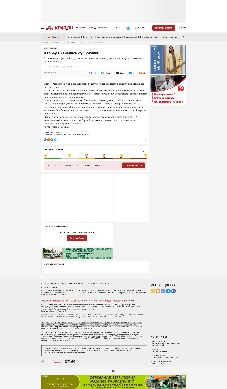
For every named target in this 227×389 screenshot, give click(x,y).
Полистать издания (49, 287)
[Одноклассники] (48, 139)
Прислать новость (163, 28)
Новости (80, 27)
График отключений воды (109, 37)
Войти (183, 28)
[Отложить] (75, 67)
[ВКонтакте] (45, 139)
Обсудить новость (133, 165)
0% (45, 157)
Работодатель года (149, 37)
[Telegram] (55, 139)
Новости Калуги (68, 43)
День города (74, 37)
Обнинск (49, 29)
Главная (44, 43)
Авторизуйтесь (77, 238)
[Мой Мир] (51, 139)
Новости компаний (54, 264)
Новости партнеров (103, 348)
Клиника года (130, 37)
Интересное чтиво (170, 37)
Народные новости (99, 27)
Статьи (116, 27)
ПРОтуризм (88, 37)
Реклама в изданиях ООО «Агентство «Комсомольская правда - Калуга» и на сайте (87, 300)
